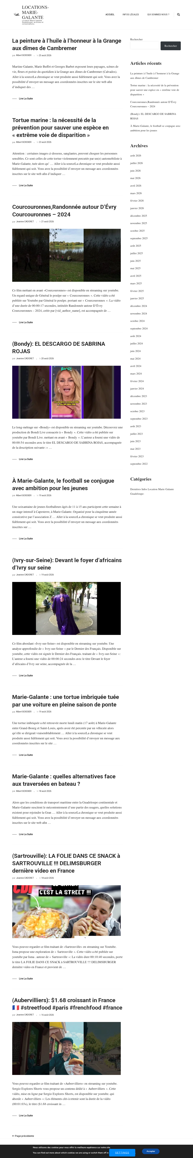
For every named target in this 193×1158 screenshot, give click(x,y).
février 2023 (137, 456)
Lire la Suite (26, 98)
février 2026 (137, 200)
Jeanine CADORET (25, 221)
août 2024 (135, 336)
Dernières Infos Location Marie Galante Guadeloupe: (152, 491)
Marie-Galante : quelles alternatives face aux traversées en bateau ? (63, 780)
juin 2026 (135, 170)
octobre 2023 (137, 411)
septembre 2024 (139, 328)
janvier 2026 (137, 208)
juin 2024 (135, 351)
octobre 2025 (137, 230)
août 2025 (135, 245)
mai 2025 (135, 268)
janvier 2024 (137, 388)
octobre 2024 (137, 321)
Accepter (151, 1151)
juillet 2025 (136, 253)
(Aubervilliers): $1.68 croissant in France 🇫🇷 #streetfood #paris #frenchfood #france (67, 1004)
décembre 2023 (138, 396)
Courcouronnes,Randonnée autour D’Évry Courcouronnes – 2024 (64, 211)
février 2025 (137, 291)
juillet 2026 (136, 163)
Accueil (110, 14)
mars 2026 (136, 193)
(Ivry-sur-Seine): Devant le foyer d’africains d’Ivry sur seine (67, 564)
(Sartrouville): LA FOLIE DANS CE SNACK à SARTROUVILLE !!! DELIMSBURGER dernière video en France (66, 863)
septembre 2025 (139, 238)
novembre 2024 (138, 313)
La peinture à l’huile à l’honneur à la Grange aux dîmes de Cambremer (66, 44)
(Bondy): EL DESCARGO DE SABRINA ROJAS (58, 347)
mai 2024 (135, 358)
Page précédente (24, 1136)
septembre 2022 (139, 463)
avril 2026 (135, 185)
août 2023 (135, 426)
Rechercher (136, 39)
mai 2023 (135, 448)
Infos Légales (131, 14)
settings (122, 1152)
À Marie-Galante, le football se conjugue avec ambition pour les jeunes (63, 484)
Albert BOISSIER (24, 55)
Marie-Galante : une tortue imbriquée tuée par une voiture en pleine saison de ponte (65, 701)
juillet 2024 (136, 343)
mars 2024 (136, 373)
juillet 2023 (136, 433)
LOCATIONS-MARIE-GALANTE (35, 12)
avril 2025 (135, 276)
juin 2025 (135, 261)
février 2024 (137, 381)
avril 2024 (135, 366)
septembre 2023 (139, 418)
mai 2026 (135, 178)
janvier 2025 (137, 298)
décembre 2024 (138, 306)
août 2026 (135, 155)
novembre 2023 (138, 403)
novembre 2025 (138, 223)
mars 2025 (136, 283)
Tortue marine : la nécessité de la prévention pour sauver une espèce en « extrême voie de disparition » (60, 127)
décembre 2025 (138, 215)
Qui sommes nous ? (158, 14)
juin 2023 (135, 441)
